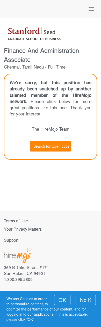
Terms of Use (16, 221)
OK (62, 300)
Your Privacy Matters (23, 229)
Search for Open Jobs (51, 146)
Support (11, 240)
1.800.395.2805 (18, 279)
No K (85, 300)
